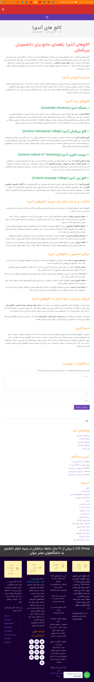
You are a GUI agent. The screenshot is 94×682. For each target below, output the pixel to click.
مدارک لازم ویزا (84, 536)
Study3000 (8, 619)
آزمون (88, 488)
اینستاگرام (30, 581)
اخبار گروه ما (85, 491)
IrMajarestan (9, 623)
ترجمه (88, 500)
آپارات (42, 581)
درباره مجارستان (84, 517)
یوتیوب (32, 578)
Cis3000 (7, 616)
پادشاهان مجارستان (83, 435)
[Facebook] (53, 2)
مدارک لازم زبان (84, 530)
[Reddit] (18, 2)
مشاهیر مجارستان (84, 442)
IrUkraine (7, 638)
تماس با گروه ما (84, 504)
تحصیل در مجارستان (75, 468)
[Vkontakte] (4, 2)
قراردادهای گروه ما (83, 520)
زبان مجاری (86, 448)
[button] (3, 9)
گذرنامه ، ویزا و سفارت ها (81, 523)
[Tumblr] (26, 2)
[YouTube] (40, 2)
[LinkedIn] (44, 2)
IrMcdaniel (8, 631)
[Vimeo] (13, 2)
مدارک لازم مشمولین (83, 533)
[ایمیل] (42, 641)
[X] (49, 2)
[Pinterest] (31, 2)
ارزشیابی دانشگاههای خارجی (80, 494)
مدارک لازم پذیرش (83, 526)
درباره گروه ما (85, 514)
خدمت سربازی (85, 510)
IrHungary (8, 627)
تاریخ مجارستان (84, 438)
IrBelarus (7, 642)
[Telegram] (22, 2)
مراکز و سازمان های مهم (82, 539)
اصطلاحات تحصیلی (83, 497)
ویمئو (37, 581)
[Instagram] (35, 2)
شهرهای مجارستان (83, 445)
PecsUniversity (10, 635)
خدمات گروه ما (84, 507)
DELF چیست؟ (77, 461)
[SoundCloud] (9, 2)
